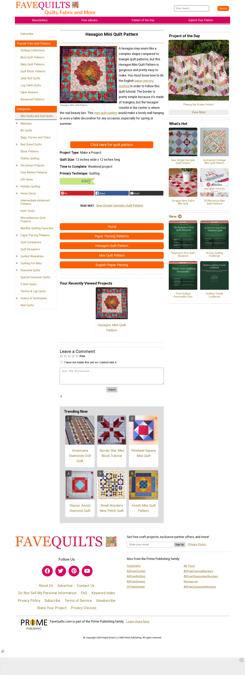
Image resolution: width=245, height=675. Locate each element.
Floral (112, 227)
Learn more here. (138, 621)
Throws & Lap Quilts (33, 291)
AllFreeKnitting (136, 576)
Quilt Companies (30, 242)
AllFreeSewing (136, 581)
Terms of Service (78, 600)
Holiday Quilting (30, 186)
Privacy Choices (83, 608)
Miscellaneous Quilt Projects (32, 219)
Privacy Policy (29, 600)
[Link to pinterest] (74, 571)
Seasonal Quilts (30, 270)
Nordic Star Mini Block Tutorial (112, 453)
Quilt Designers (30, 249)
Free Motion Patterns (33, 172)
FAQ (84, 593)
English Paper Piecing (112, 265)
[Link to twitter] (60, 571)
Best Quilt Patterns (32, 57)
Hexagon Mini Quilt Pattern (112, 327)
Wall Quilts (27, 305)
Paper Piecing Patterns (35, 235)
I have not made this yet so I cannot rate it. (90, 362)
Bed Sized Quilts (31, 144)
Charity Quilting (29, 158)
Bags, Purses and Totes (35, 137)
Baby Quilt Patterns (32, 64)
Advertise (65, 585)
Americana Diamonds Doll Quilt (80, 455)
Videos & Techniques (33, 298)
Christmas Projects (32, 165)
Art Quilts (26, 130)
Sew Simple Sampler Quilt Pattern (119, 205)
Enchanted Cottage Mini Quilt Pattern (214, 162)
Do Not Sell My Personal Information (47, 593)
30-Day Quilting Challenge (214, 255)
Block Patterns (29, 151)
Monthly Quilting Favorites (36, 228)
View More (199, 112)
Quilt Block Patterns (32, 71)
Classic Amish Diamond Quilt (80, 508)
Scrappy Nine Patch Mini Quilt (183, 202)
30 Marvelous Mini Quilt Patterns (214, 202)
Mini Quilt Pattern (112, 255)
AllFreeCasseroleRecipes (200, 586)
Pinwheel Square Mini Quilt (143, 453)
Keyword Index (103, 593)
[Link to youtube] (87, 571)
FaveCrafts (134, 566)
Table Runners (29, 92)
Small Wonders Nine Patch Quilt (112, 508)
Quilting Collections (32, 50)
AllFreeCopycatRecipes (198, 571)
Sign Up (179, 544)
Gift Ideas (26, 179)
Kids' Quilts (27, 211)
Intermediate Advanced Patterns (35, 202)
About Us (46, 585)
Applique (26, 123)
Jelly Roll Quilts (30, 78)
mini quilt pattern (105, 113)
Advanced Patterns (32, 99)
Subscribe (26, 34)
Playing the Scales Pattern (198, 104)
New (172, 216)
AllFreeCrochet (136, 571)
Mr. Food (189, 566)
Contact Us (85, 585)
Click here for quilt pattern (112, 145)
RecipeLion (191, 581)
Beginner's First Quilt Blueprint (183, 255)
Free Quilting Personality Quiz (183, 295)
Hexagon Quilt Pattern (111, 246)
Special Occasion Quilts (35, 277)
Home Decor (28, 193)
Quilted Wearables (32, 256)
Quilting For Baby (31, 263)
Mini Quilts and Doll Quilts (36, 116)
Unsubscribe (106, 600)
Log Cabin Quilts (30, 85)
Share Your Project (52, 608)
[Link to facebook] (47, 571)
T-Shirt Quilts (28, 284)
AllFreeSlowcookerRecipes (201, 576)
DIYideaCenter (136, 586)
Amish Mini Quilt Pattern (143, 508)
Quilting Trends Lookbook (214, 295)
